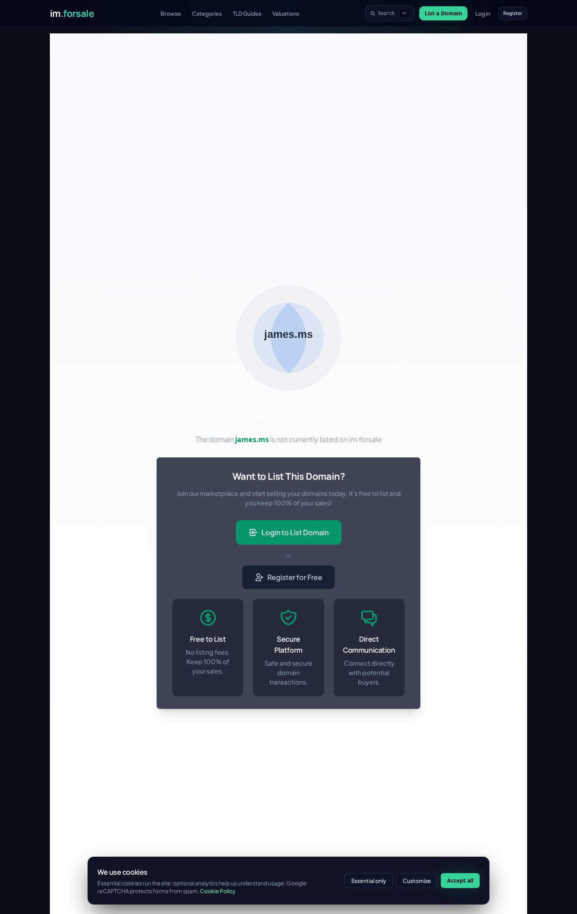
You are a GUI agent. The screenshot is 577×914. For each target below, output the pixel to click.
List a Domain (443, 13)
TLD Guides (247, 13)
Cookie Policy (218, 890)
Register (512, 13)
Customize (417, 880)
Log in (482, 13)
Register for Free (294, 577)
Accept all (460, 880)
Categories (207, 13)
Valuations (285, 13)
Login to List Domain (295, 532)
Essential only (368, 880)
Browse (171, 13)
